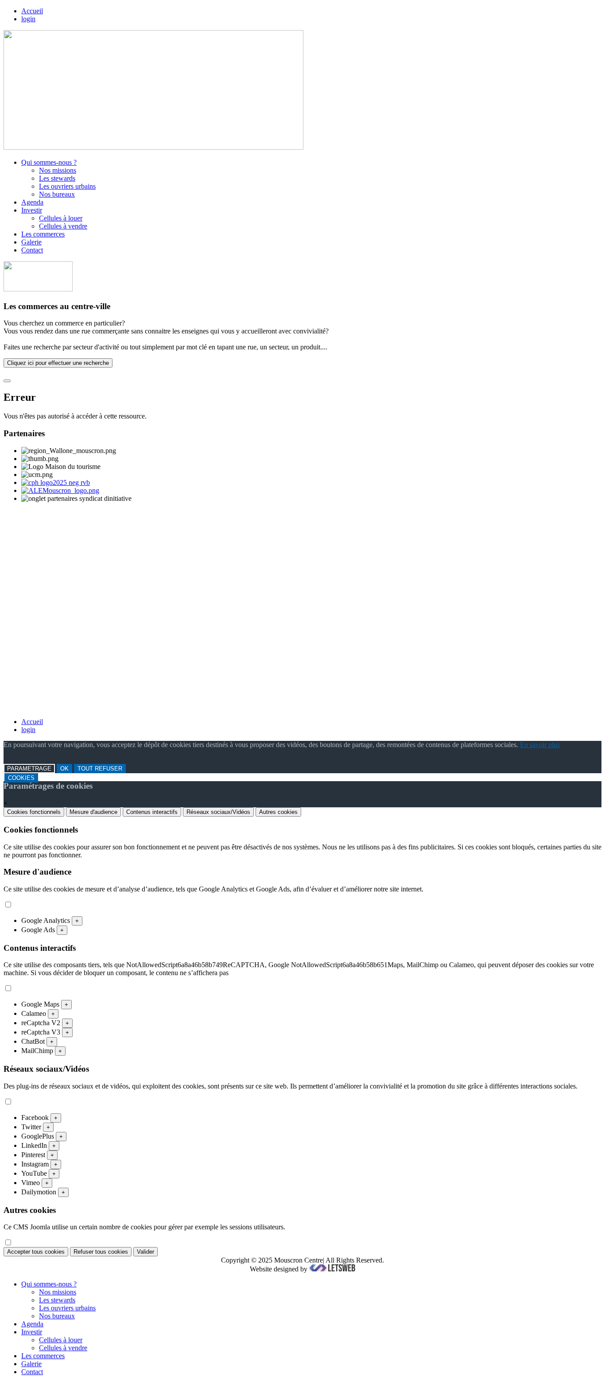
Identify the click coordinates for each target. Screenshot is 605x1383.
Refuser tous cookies (101, 1251)
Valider (145, 1251)
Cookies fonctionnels (34, 812)
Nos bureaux (57, 194)
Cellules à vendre (63, 226)
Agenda (32, 202)
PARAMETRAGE (29, 768)
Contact (32, 250)
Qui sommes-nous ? (49, 162)
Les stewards (57, 178)
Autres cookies (278, 812)
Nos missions (57, 170)
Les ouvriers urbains (67, 186)
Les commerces (43, 234)
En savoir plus (540, 744)
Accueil (32, 11)
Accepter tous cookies (36, 1251)
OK (64, 768)
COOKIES (21, 778)
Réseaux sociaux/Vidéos (218, 812)
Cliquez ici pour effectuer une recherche (58, 363)
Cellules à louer (60, 218)
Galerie (31, 242)
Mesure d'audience (93, 812)
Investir (31, 210)
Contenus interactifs (152, 812)
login (28, 19)
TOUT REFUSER (100, 768)
